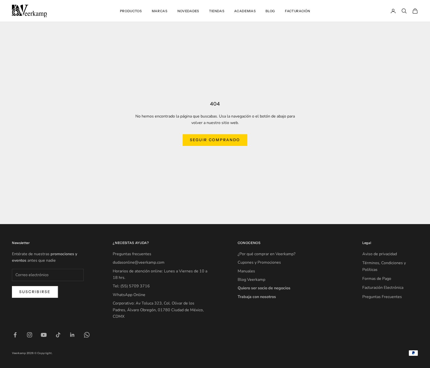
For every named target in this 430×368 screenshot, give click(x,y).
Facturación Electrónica (382, 287)
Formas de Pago (376, 278)
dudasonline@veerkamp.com (138, 262)
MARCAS (159, 11)
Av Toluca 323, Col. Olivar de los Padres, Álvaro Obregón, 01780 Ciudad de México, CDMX (158, 310)
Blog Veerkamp (251, 279)
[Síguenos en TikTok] (58, 335)
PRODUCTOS (131, 11)
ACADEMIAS (245, 11)
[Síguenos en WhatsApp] (87, 335)
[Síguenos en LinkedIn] (72, 335)
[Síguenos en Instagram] (29, 335)
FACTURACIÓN (297, 11)
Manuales (246, 271)
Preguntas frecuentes (132, 254)
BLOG (270, 11)
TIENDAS (216, 11)
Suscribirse (35, 291)
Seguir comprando (215, 139)
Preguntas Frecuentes (382, 297)
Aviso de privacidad (379, 254)
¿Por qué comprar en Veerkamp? (266, 254)
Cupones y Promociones (259, 262)
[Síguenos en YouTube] (44, 335)
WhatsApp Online (129, 295)
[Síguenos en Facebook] (15, 335)
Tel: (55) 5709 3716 (131, 286)
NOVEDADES (188, 11)
